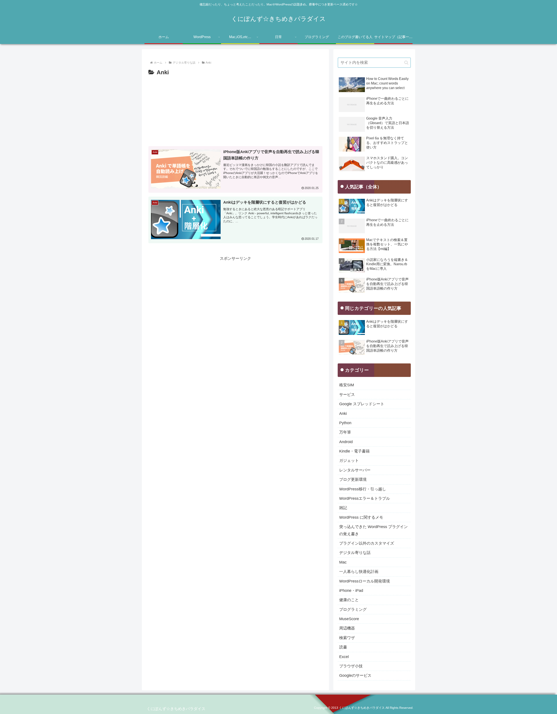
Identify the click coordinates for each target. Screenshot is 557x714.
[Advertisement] (235, 110)
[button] (406, 62)
